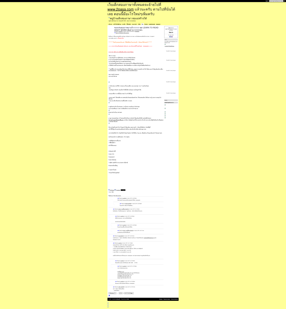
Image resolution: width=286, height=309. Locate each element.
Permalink (118, 198)
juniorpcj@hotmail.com (149, 237)
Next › (131, 293)
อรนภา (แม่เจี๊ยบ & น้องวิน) (123, 209)
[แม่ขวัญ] (111, 30)
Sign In (267, 1)
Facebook (118, 190)
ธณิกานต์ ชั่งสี (121, 286)
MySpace (112, 190)
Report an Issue (167, 299)
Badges (160, 299)
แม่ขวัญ (120, 31)
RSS (109, 295)
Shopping (137, 31)
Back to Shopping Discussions (122, 33)
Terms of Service (174, 299)
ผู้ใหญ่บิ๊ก (118, 299)
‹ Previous (111, 293)
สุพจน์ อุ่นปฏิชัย (128, 203)
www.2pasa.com (120, 9)
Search (284, 1)
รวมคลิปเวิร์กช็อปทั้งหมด (169, 46)
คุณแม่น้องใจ (121, 235)
